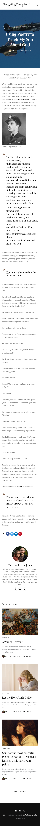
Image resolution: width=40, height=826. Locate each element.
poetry (25, 26)
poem (20, 26)
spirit (36, 26)
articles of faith (22, 487)
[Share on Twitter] (12, 534)
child (9, 26)
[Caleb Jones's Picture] (10, 50)
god (12, 26)
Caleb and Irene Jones (20, 565)
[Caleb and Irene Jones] (20, 554)
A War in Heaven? (12, 642)
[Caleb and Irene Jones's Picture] (3, 656)
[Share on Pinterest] (20, 534)
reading (31, 26)
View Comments (20, 791)
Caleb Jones (17, 50)
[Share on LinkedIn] (16, 534)
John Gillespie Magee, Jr (22, 99)
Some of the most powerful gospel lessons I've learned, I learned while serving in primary (19, 758)
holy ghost (16, 26)
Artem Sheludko (20, 818)
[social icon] (16, 810)
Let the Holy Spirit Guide (17, 697)
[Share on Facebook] (8, 534)
